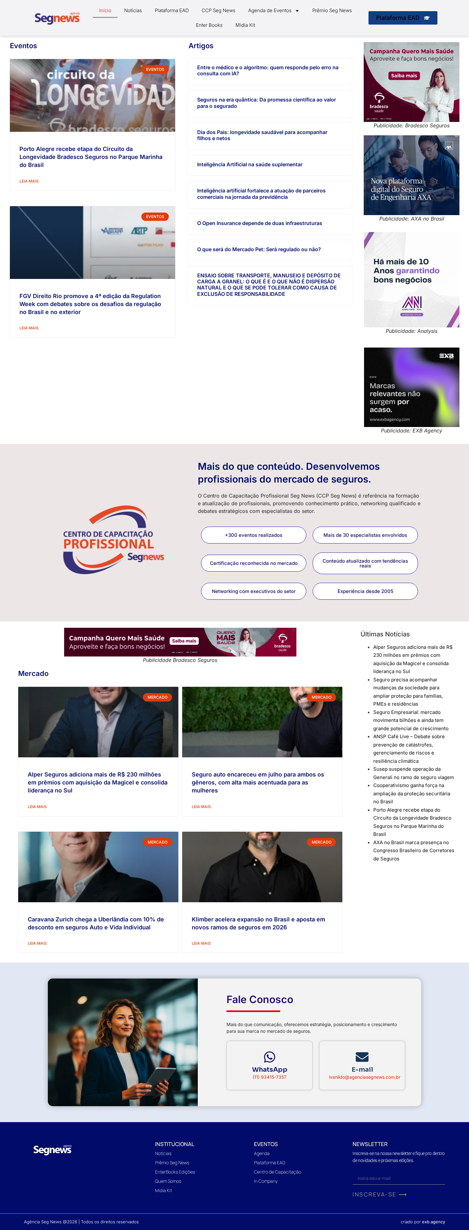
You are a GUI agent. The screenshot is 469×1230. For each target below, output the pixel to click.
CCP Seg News (218, 10)
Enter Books (209, 25)
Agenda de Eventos (270, 10)
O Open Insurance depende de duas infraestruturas (259, 223)
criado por (423, 1221)
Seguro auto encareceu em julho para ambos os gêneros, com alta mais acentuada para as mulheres (258, 782)
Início (105, 10)
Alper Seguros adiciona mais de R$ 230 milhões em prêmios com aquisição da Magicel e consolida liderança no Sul (98, 782)
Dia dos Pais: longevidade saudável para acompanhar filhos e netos (262, 135)
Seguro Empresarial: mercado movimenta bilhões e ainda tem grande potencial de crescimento (411, 720)
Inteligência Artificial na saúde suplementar (249, 164)
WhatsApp (269, 1070)
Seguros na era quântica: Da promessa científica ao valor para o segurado (266, 102)
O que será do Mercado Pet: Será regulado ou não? (259, 249)
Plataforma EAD (172, 10)
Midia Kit (245, 25)
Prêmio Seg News (332, 10)
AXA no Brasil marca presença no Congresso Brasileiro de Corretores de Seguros (413, 850)
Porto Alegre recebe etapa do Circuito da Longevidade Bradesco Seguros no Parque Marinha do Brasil (90, 157)
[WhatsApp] (269, 1057)
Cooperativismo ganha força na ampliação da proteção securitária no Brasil (411, 793)
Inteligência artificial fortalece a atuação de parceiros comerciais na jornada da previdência (261, 193)
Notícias (133, 10)
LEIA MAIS (29, 181)
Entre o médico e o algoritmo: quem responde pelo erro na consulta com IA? (268, 70)
